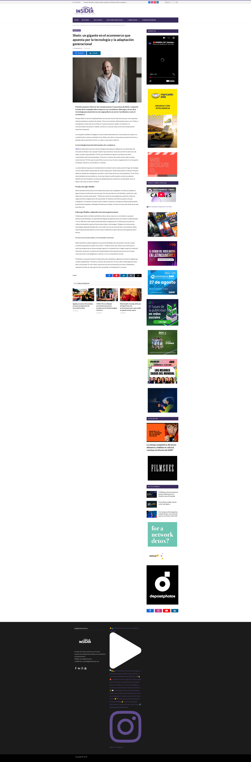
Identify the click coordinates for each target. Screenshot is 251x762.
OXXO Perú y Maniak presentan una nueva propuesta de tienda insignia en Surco (106, 307)
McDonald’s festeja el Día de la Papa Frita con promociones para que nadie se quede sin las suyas (130, 307)
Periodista (78, 48)
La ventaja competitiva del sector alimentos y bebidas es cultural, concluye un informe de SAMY (161, 447)
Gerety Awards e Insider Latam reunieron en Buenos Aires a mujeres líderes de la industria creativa (106, 2)
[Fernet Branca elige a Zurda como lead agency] (152, 504)
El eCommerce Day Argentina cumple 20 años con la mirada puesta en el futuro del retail (168, 514)
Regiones (85, 20)
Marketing (76, 30)
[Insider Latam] (85, 10)
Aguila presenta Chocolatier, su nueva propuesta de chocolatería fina (83, 306)
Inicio (74, 25)
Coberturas (132, 20)
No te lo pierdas (154, 486)
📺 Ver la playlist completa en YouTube (159, 207)
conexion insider (149, 20)
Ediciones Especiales (115, 20)
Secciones (98, 20)
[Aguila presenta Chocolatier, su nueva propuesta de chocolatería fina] (83, 294)
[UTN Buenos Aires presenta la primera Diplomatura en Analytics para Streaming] (152, 494)
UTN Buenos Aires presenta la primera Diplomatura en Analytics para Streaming (168, 494)
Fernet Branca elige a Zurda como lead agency (167, 503)
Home (76, 20)
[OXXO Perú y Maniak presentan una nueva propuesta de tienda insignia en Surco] (107, 294)
